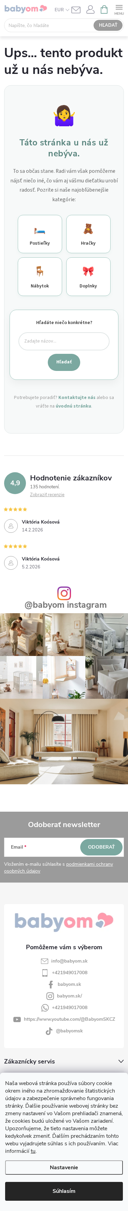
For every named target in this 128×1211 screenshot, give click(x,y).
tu (33, 1151)
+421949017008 (69, 972)
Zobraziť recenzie (47, 495)
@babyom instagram (66, 605)
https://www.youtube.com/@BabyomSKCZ (69, 1019)
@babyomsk (69, 1031)
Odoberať (101, 847)
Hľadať (108, 25)
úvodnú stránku (73, 406)
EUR (59, 10)
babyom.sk (69, 984)
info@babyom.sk (69, 961)
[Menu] (119, 9)
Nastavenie (64, 1167)
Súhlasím (64, 1191)
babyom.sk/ (69, 996)
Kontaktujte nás (77, 397)
